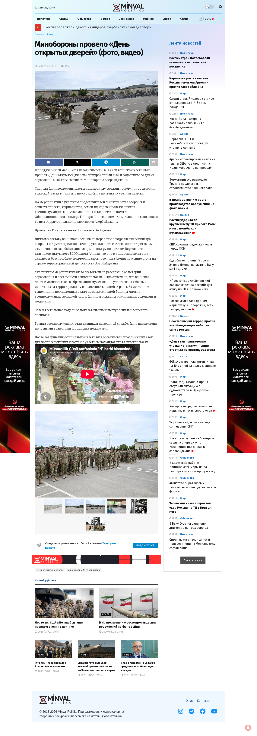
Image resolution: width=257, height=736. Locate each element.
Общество (84, 19)
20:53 (174, 401)
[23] (74, 506)
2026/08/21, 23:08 (112, 631)
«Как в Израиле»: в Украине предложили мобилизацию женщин (138, 666)
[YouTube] (214, 711)
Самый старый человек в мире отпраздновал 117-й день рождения (191, 103)
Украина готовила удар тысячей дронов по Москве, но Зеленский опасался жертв (96, 666)
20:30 (174, 417)
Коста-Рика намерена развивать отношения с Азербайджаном (186, 123)
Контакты (203, 700)
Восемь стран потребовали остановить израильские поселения (189, 62)
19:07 (174, 518)
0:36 (173, 93)
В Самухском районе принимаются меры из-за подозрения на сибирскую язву (192, 467)
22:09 (174, 275)
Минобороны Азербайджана (84, 570)
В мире (105, 19)
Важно (184, 214)
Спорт (167, 19)
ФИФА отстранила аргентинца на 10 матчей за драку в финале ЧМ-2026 (192, 366)
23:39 (174, 154)
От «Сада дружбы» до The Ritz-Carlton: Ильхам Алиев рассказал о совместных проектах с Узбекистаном (124, 27)
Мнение (148, 19)
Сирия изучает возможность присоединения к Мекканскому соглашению (192, 544)
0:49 (173, 73)
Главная (39, 34)
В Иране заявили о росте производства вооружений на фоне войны (191, 204)
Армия (184, 19)
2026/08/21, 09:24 (91, 675)
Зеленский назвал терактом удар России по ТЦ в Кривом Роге (190, 507)
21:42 (174, 316)
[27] (138, 506)
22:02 (174, 296)
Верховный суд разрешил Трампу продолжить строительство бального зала (190, 184)
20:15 (174, 433)
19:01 (174, 534)
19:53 (174, 457)
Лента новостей (185, 43)
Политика (43, 19)
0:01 (173, 134)
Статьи (63, 19)
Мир (183, 93)
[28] (95, 524)
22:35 (174, 239)
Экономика (126, 19)
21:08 (174, 376)
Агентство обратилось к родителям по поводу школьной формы (192, 487)
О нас (189, 700)
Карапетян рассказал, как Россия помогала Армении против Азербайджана (188, 83)
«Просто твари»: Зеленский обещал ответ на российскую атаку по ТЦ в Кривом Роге (190, 285)
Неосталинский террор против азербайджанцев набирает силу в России (192, 325)
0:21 (173, 113)
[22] (96, 454)
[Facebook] (202, 711)
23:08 (174, 194)
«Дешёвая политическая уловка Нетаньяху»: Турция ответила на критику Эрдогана (192, 346)
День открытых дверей (50, 570)
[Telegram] (191, 711)
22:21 (174, 255)
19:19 (174, 498)
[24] (95, 506)
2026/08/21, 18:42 (48, 671)
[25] (116, 506)
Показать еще (193, 560)
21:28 (174, 336)
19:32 (174, 478)
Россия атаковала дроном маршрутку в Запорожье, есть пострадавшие (191, 305)
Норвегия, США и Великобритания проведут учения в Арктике (188, 143)
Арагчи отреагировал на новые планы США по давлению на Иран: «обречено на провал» (192, 163)
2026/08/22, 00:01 (48, 631)
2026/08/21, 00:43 (134, 675)
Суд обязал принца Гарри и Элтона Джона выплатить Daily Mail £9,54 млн (191, 265)
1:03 (173, 53)
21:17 (173, 356)
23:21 (174, 174)
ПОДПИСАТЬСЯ (145, 545)
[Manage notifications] (248, 728)
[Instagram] (180, 711)
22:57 (174, 215)
